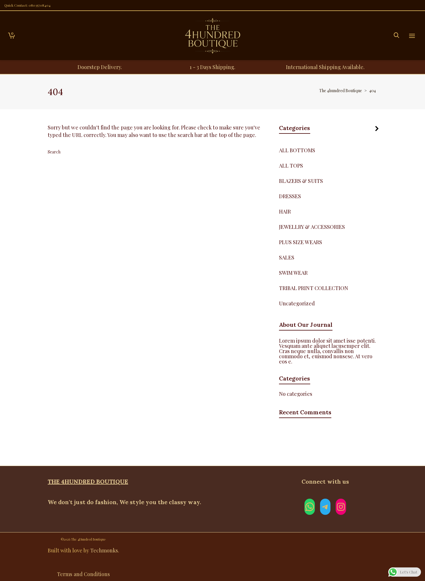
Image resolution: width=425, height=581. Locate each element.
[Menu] (412, 36)
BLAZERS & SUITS (301, 180)
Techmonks (104, 550)
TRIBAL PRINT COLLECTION (313, 288)
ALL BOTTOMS (297, 150)
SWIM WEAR (293, 272)
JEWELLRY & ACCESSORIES (312, 226)
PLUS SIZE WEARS (300, 242)
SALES (286, 257)
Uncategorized (297, 303)
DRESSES (290, 196)
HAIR (285, 211)
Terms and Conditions (83, 574)
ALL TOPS (291, 165)
